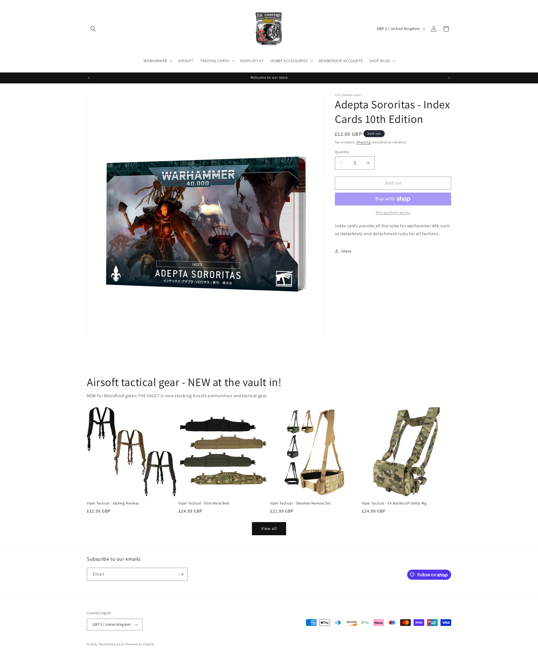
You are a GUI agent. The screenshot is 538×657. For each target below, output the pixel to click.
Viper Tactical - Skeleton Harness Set (300, 503)
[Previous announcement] (89, 78)
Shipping (363, 142)
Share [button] (346, 251)
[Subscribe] (181, 574)
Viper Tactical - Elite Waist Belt (203, 503)
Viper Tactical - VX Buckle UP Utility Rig (394, 503)
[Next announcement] (449, 78)
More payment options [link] (393, 212)
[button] (93, 29)
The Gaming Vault (111, 644)
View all (269, 528)
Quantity (342, 151)
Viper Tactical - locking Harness (113, 503)
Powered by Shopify (140, 644)
